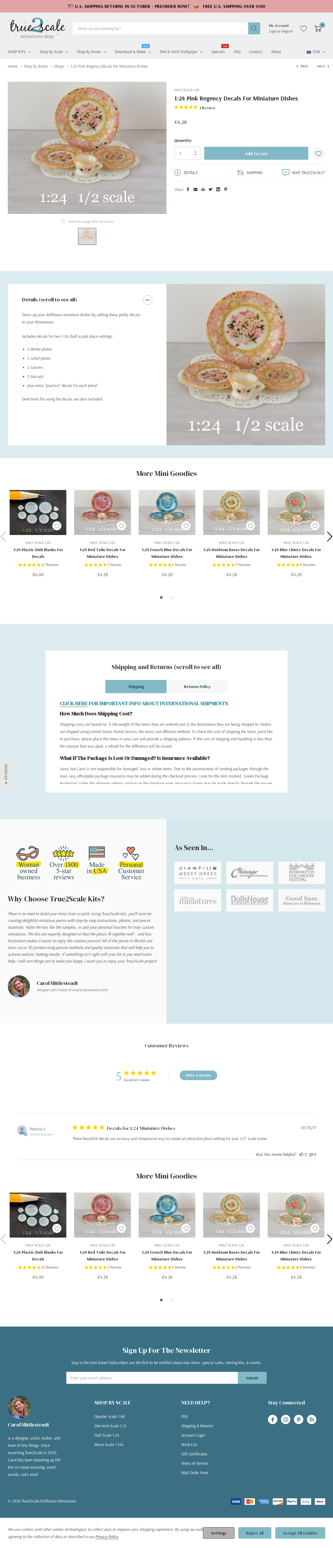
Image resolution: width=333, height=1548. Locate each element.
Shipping (136, 686)
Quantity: (183, 140)
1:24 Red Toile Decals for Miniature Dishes (103, 553)
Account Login (193, 1435)
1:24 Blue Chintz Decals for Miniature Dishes (296, 553)
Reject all (255, 1533)
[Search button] (254, 28)
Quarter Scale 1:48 (109, 1416)
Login (273, 31)
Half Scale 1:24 (106, 1435)
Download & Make (130, 51)
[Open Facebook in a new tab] (272, 1419)
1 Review (114, 565)
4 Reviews (308, 565)
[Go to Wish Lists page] (303, 28)
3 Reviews (243, 565)
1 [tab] (161, 597)
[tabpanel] (245, 364)
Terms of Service (194, 1463)
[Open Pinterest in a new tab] (298, 1419)
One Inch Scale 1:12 (110, 1425)
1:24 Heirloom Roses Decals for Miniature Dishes (231, 553)
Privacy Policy (106, 1536)
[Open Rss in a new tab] (311, 1419)
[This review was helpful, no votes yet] (301, 1154)
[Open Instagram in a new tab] (285, 1419)
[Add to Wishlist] (318, 153)
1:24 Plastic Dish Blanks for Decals (38, 553)
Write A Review (198, 1075)
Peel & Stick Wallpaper (178, 51)
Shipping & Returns (197, 1425)
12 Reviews (50, 565)
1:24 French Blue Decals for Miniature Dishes (167, 553)
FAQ (184, 1416)
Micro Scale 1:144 (108, 1444)
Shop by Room (89, 51)
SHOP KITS (16, 51)
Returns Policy (197, 686)
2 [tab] (171, 597)
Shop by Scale (51, 51)
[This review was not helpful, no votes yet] (311, 1154)
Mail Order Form (194, 1472)
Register (287, 31)
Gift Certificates (194, 1453)
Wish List (189, 1444)
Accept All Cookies (300, 1533)
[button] (6, 774)
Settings (218, 1533)
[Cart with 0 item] (317, 28)
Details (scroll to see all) (49, 299)
